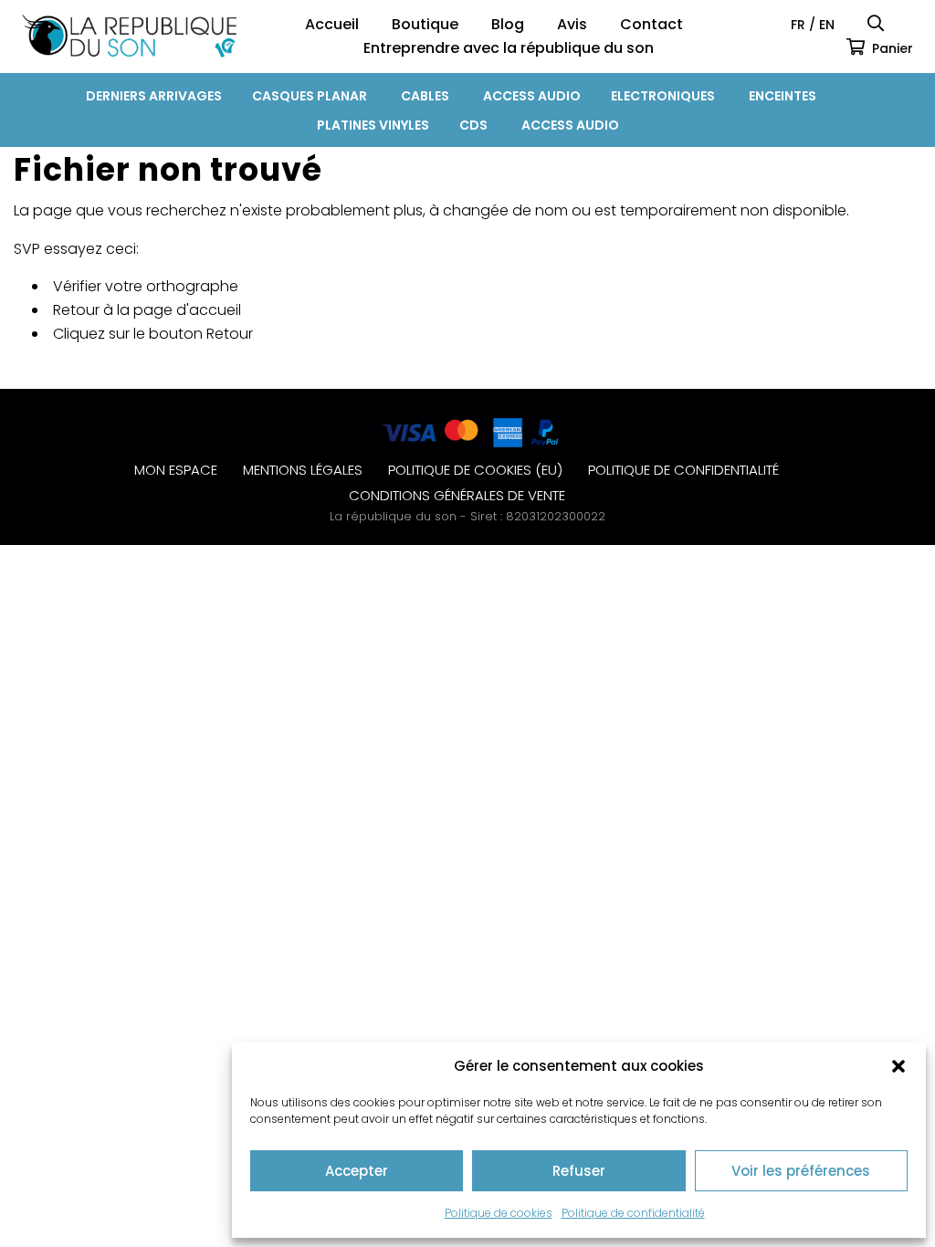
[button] (898, 1066)
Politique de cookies (498, 1213)
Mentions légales (302, 469)
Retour (229, 333)
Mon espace (175, 469)
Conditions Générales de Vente (457, 495)
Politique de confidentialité (633, 1213)
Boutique (425, 24)
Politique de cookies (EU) (475, 469)
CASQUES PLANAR (309, 95)
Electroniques (663, 95)
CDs (473, 125)
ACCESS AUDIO (532, 95)
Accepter (356, 1170)
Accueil (332, 24)
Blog (507, 24)
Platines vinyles (373, 125)
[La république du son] (129, 36)
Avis (572, 24)
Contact (651, 24)
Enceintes (782, 95)
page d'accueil (187, 309)
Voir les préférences (800, 1170)
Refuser (578, 1170)
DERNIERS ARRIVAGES (154, 95)
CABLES (425, 95)
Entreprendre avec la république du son (508, 47)
